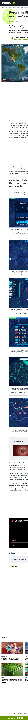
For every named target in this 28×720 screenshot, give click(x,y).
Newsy (10, 7)
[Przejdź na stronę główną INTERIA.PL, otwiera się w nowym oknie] (6, 3)
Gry (6, 7)
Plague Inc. (13, 566)
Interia (2, 7)
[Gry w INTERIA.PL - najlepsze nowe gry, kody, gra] (14, 3)
